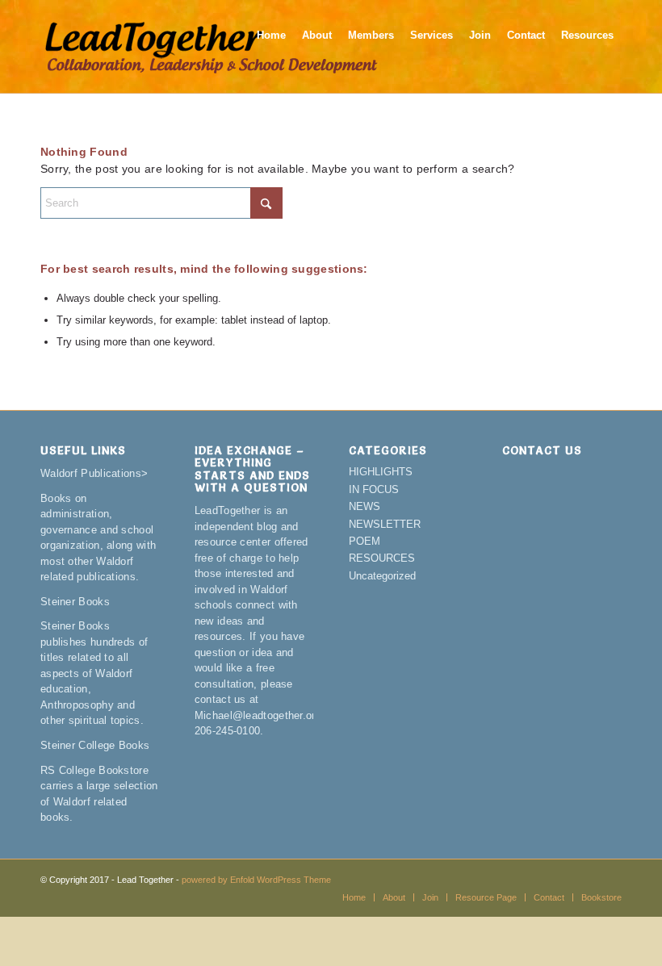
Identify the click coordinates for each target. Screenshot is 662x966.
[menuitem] (271, 46)
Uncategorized (382, 576)
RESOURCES (382, 558)
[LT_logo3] (211, 46)
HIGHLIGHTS (381, 472)
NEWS (364, 506)
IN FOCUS (374, 489)
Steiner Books (75, 602)
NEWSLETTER (385, 524)
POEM (364, 541)
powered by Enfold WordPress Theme (256, 879)
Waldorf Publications (90, 473)
